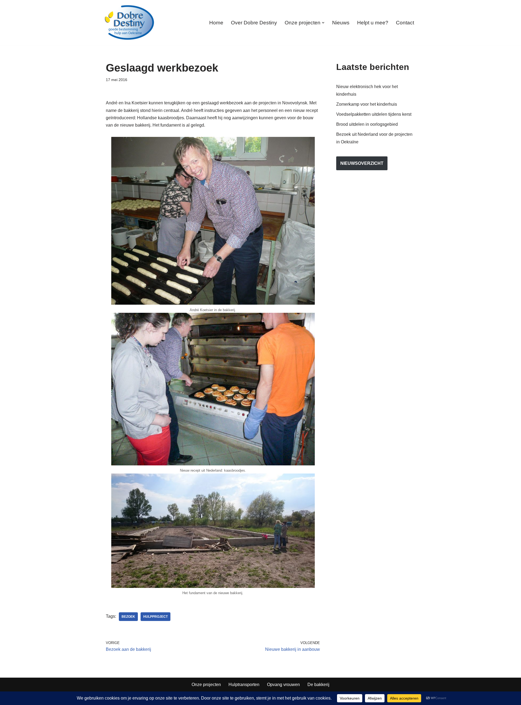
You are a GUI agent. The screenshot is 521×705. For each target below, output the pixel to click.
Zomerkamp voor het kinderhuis (366, 104)
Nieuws (341, 22)
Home (216, 22)
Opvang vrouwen (283, 684)
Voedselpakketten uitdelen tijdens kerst (373, 114)
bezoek (128, 617)
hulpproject (155, 617)
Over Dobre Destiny (254, 22)
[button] (323, 22)
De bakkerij (318, 684)
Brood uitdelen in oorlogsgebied (367, 124)
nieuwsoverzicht (361, 163)
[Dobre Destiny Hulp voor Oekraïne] (130, 23)
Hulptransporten (243, 684)
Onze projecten (206, 684)
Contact (405, 22)
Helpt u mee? (372, 22)
